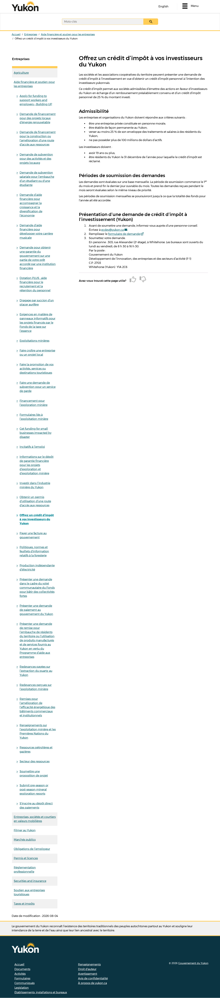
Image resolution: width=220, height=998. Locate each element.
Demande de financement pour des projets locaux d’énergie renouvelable (38, 118)
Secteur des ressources (35, 761)
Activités (20, 973)
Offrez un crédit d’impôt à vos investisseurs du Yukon (37, 519)
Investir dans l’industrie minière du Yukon (35, 485)
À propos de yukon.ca (92, 983)
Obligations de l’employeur (32, 849)
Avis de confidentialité (93, 978)
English (163, 6)
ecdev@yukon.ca (112, 229)
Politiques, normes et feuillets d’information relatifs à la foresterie (34, 551)
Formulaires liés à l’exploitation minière (34, 417)
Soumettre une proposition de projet (34, 773)
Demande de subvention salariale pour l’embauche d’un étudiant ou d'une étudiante (37, 179)
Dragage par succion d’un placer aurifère (37, 302)
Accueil (16, 34)
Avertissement (87, 973)
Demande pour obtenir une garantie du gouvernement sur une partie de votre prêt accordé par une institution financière (38, 258)
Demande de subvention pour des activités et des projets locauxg (36, 158)
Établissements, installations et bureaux (40, 992)
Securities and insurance (30, 881)
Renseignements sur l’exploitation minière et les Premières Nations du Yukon (38, 731)
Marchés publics (25, 839)
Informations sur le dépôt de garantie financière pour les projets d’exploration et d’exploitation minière (36, 465)
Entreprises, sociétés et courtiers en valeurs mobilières (35, 819)
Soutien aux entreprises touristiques (29, 892)
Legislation (21, 987)
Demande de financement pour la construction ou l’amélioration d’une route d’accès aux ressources (38, 138)
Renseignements (89, 964)
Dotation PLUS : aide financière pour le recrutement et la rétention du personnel (35, 284)
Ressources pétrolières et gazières (36, 749)
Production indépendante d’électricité (37, 567)
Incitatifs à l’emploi (32, 446)
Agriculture (21, 72)
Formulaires (22, 978)
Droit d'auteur (87, 969)
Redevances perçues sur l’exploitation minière (36, 687)
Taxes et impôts (24, 903)
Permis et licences (26, 858)
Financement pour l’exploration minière (33, 403)
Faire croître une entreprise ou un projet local (37, 352)
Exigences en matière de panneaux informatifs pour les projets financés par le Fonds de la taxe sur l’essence (37, 323)
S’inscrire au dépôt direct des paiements (36, 805)
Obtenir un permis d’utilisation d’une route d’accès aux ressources (35, 501)
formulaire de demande (124, 234)
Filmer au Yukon (25, 830)
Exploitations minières (34, 340)
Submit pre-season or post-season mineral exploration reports (34, 789)
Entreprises (30, 34)
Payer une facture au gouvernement (33, 535)
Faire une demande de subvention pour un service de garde (38, 387)
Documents (22, 969)
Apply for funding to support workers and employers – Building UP (36, 100)
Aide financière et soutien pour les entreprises (68, 34)
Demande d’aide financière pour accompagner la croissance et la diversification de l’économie (31, 205)
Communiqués (24, 983)
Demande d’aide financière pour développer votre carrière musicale (36, 231)
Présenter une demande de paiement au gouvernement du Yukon (36, 610)
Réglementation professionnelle (25, 869)
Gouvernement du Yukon (193, 963)
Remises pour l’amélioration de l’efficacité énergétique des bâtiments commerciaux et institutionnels (37, 707)
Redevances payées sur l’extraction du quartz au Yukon (36, 671)
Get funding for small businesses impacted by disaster (35, 433)
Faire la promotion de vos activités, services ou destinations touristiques (36, 368)
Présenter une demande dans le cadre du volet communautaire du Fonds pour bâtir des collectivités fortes (37, 588)
